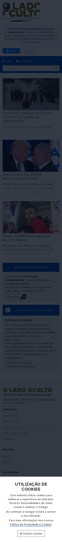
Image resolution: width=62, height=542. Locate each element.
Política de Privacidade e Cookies (31, 524)
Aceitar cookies (32, 533)
